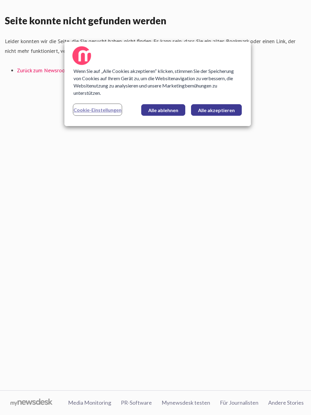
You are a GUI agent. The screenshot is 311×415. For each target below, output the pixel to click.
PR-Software (136, 402)
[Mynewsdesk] (31, 403)
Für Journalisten (239, 402)
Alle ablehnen (163, 110)
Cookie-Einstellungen (97, 110)
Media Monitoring (89, 402)
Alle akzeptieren (216, 110)
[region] (157, 84)
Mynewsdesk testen (186, 402)
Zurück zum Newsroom (43, 70)
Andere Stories (286, 402)
